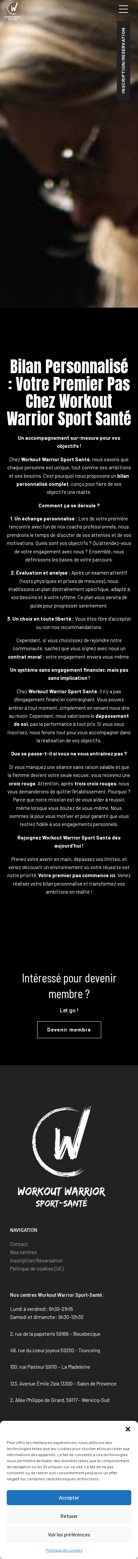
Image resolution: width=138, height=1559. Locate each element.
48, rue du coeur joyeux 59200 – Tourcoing (55, 1350)
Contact (19, 1244)
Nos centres (23, 1252)
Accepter (69, 1497)
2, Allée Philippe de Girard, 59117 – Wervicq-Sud (60, 1400)
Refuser (69, 1516)
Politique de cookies (64, 1550)
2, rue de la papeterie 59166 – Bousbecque (55, 1334)
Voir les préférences (69, 1534)
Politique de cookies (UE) (37, 1268)
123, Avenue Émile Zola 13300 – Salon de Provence (63, 1383)
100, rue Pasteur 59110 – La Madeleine (50, 1367)
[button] (128, 1429)
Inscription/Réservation (36, 1260)
